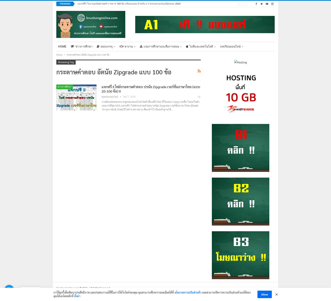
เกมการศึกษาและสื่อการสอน (161, 46)
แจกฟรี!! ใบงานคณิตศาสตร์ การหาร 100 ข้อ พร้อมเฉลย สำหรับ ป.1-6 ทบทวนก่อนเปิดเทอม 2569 (128, 3)
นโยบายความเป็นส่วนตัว (188, 292)
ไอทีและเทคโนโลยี (201, 46)
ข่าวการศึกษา (83, 46)
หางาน (129, 46)
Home (62, 46)
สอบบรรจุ (107, 46)
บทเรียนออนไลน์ (230, 46)
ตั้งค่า (77, 296)
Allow (264, 294)
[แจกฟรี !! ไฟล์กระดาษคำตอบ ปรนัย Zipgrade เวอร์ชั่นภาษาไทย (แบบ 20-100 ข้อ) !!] (76, 97)
